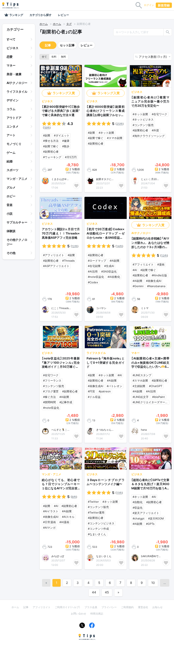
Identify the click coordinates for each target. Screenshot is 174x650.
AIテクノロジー (17, 83)
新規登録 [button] (164, 5)
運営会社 (143, 607)
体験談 (11, 231)
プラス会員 (90, 607)
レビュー (63, 15)
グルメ (11, 187)
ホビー (11, 196)
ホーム (43, 24)
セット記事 (67, 45)
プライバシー (109, 607)
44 (94, 592)
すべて (11, 39)
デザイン (12, 100)
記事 (48, 45)
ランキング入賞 (64, 93)
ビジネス (12, 48)
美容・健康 (14, 74)
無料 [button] (63, 56)
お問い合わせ (78, 613)
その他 (11, 253)
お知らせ (157, 607)
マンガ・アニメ (17, 178)
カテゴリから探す (40, 15)
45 (107, 592)
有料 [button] (53, 56)
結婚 (10, 161)
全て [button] (44, 56)
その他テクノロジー (17, 242)
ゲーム (11, 152)
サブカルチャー (17, 222)
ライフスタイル (17, 91)
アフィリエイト (42, 607)
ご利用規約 (127, 607)
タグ (69, 24)
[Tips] (10, 5)
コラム (11, 109)
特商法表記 (96, 613)
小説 (10, 213)
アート (11, 135)
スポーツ (12, 170)
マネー (11, 65)
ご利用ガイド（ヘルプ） (67, 607)
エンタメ (12, 126)
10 (153, 583)
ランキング (16, 15)
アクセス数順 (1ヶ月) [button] (153, 56)
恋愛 (10, 56)
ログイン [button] (149, 5)
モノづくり (14, 144)
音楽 (10, 205)
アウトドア (14, 117)
